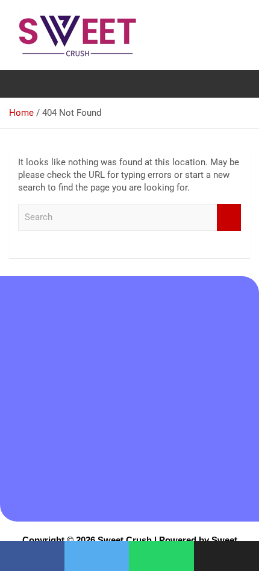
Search (229, 217)
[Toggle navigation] (24, 84)
